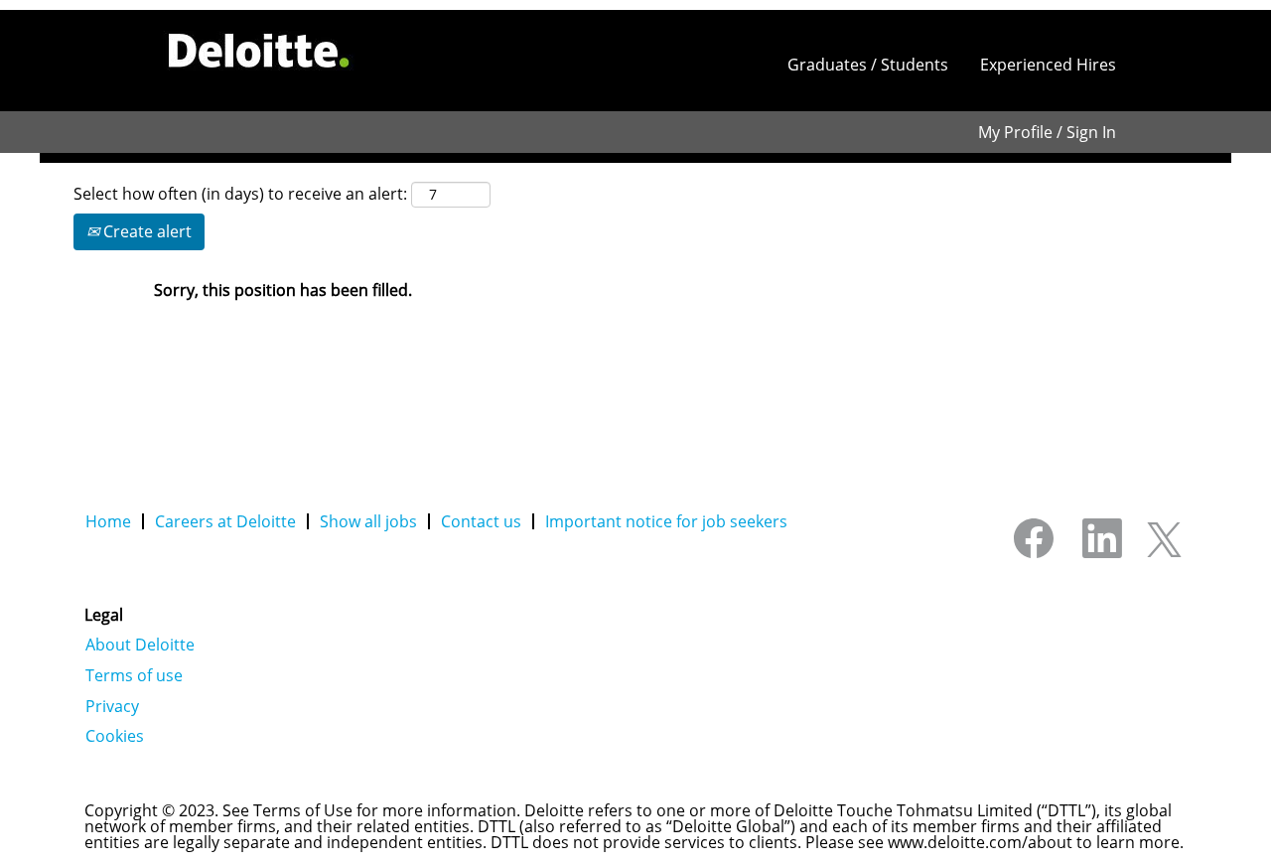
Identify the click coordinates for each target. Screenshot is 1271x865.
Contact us (481, 521)
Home (108, 521)
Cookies (114, 736)
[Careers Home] (259, 51)
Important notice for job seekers (666, 521)
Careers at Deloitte (225, 521)
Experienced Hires (1048, 64)
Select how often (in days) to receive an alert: (240, 194)
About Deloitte (140, 644)
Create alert (145, 231)
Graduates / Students (867, 64)
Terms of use (134, 675)
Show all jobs (368, 521)
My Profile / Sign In (1047, 132)
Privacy (112, 706)
